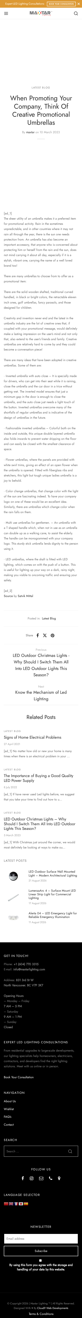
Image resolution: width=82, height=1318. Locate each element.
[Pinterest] (52, 635)
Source (8, 596)
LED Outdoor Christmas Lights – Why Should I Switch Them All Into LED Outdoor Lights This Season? (39, 824)
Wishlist (9, 1109)
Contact (9, 1124)
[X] (45, 635)
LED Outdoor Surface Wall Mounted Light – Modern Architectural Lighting (53, 874)
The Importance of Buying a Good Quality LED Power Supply (38, 778)
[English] (11, 1203)
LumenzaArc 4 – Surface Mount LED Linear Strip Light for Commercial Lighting (52, 894)
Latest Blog (41, 87)
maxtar (30, 132)
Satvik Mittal (25, 596)
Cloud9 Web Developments (52, 1308)
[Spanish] (26, 1203)
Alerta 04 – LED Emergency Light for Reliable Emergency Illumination (53, 915)
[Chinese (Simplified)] (6, 1203)
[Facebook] (38, 635)
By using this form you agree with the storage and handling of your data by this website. (41, 1267)
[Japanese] (21, 1203)
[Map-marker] (59, 1179)
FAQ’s (7, 1117)
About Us (10, 1101)
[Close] (78, 3)
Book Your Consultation (60, 3)
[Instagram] (31, 1179)
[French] (16, 1203)
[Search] (76, 13)
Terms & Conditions (41, 1314)
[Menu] (6, 13)
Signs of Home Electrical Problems (32, 737)
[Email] (41, 1179)
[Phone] (50, 1179)
